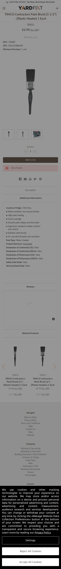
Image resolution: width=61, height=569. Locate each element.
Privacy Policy (43, 532)
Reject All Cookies (30, 551)
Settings (30, 540)
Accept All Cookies (30, 562)
